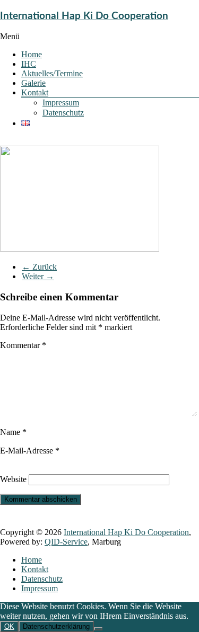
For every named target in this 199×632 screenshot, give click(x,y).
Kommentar (23, 345)
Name (13, 432)
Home (31, 54)
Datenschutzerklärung (56, 626)
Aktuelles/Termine (52, 73)
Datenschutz (63, 112)
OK (9, 626)
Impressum (60, 102)
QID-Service (66, 541)
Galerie (33, 82)
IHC (28, 63)
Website (13, 479)
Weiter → (38, 276)
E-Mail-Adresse (29, 450)
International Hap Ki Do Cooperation (84, 16)
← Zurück (39, 266)
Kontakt (34, 92)
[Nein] (98, 628)
